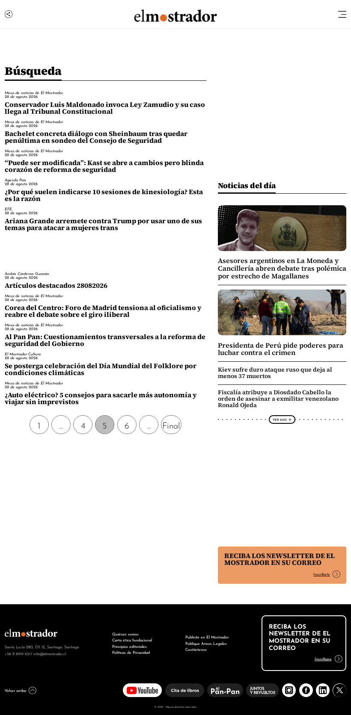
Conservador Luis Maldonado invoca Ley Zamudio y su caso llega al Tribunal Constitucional (105, 108)
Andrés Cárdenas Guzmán (27, 273)
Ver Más (280, 419)
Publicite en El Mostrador (207, 636)
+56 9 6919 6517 (18, 653)
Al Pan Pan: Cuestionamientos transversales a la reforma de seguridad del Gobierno (105, 340)
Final (171, 425)
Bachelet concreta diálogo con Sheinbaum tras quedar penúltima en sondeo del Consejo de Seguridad (96, 137)
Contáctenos (196, 649)
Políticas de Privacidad (131, 652)
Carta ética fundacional (132, 639)
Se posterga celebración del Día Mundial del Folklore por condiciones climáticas (100, 369)
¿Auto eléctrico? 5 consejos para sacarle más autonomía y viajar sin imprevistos (101, 398)
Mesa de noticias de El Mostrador (34, 92)
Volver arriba (15, 690)
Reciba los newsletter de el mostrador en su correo (279, 559)
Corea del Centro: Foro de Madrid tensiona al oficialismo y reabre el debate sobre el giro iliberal (103, 311)
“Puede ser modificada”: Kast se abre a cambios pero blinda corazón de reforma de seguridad (104, 166)
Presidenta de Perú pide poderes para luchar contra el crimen (280, 349)
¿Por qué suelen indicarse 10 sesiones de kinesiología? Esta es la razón (104, 195)
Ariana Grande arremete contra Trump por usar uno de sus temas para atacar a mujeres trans (103, 224)
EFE (8, 209)
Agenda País (15, 180)
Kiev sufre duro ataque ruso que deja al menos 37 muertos (275, 373)
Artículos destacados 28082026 (56, 285)
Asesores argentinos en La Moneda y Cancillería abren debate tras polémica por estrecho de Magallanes (282, 268)
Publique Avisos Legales (206, 643)
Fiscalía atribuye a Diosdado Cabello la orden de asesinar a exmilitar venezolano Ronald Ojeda (278, 398)
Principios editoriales (129, 646)
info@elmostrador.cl (49, 653)
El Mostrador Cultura (23, 354)
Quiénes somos (125, 633)
